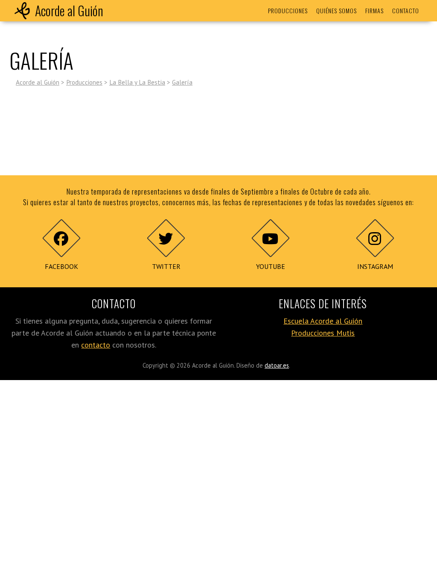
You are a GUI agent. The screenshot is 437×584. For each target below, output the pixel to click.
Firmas (374, 10)
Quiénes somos (336, 10)
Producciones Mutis (323, 333)
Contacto (405, 10)
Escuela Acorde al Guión (322, 321)
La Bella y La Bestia (137, 82)
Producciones (288, 10)
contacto (95, 345)
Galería (182, 82)
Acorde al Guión (69, 10)
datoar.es (277, 365)
